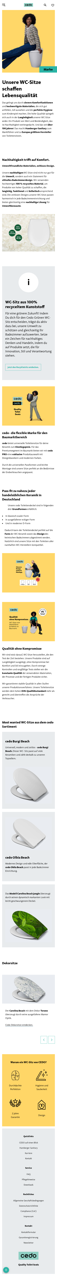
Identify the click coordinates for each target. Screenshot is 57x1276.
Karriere (28, 1153)
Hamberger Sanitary (28, 1148)
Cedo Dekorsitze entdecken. (19, 1024)
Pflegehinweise (28, 1179)
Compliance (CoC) (28, 1211)
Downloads (28, 1185)
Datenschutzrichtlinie (28, 1206)
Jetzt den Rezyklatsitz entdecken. (23, 367)
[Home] (28, 5)
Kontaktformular (28, 1232)
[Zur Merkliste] (53, 5)
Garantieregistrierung (28, 1237)
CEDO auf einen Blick (28, 1142)
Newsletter (29, 1242)
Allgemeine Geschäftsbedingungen (28, 1200)
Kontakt (28, 1158)
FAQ (28, 1174)
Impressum (29, 1216)
